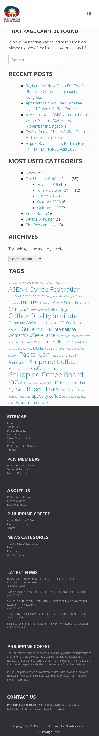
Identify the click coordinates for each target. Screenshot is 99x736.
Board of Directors (17, 504)
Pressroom (12, 551)
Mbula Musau (43, 348)
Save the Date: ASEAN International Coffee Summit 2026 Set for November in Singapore (56, 120)
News (31, 173)
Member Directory (17, 473)
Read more (22, 679)
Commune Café (20, 322)
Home (10, 423)
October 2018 (49, 207)
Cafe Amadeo (44, 303)
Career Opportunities (19, 438)
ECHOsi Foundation (75, 322)
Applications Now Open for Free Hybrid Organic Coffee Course (47, 592)
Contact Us (13, 442)
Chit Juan (19, 309)
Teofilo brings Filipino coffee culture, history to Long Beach (46, 614)
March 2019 (47, 196)
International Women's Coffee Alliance (42, 332)
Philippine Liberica (31, 383)
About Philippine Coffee (20, 520)
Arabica (25, 283)
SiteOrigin (46, 732)
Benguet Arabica (55, 296)
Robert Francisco (48, 389)
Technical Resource (17, 469)
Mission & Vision (16, 501)
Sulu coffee (68, 396)
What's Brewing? (40, 219)
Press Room (36, 213)
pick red (49, 382)
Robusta (75, 390)
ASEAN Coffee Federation (44, 289)
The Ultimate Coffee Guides (22, 543)
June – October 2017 (54, 190)
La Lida (12, 348)
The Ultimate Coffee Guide (48, 178)
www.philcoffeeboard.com (51, 709)
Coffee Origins (59, 309)
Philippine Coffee (51, 361)
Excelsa (14, 329)
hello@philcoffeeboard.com (22, 709)
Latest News (13, 434)
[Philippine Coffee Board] (12, 14)
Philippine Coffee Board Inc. (45, 378)
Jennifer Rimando (57, 341)
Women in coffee (32, 402)
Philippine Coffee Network (21, 446)
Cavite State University (71, 302)
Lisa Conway (25, 348)
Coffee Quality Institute (43, 315)
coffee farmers (39, 310)
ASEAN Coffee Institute (26, 296)
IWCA (36, 341)
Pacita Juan (34, 354)
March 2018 (47, 184)
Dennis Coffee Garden (46, 323)
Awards (11, 528)
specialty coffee (46, 396)
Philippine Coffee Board (34, 368)
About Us (12, 427)
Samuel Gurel (23, 396)
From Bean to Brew (17, 524)
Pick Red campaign (41, 224)
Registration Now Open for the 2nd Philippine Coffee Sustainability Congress (57, 91)
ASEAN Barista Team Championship (52, 283)
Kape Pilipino (81, 342)
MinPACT (60, 348)
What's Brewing (15, 555)
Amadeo (13, 283)
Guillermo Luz (36, 328)
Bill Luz (28, 302)
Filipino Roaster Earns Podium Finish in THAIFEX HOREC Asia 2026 (47, 623)
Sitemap (11, 450)
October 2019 (49, 201)
